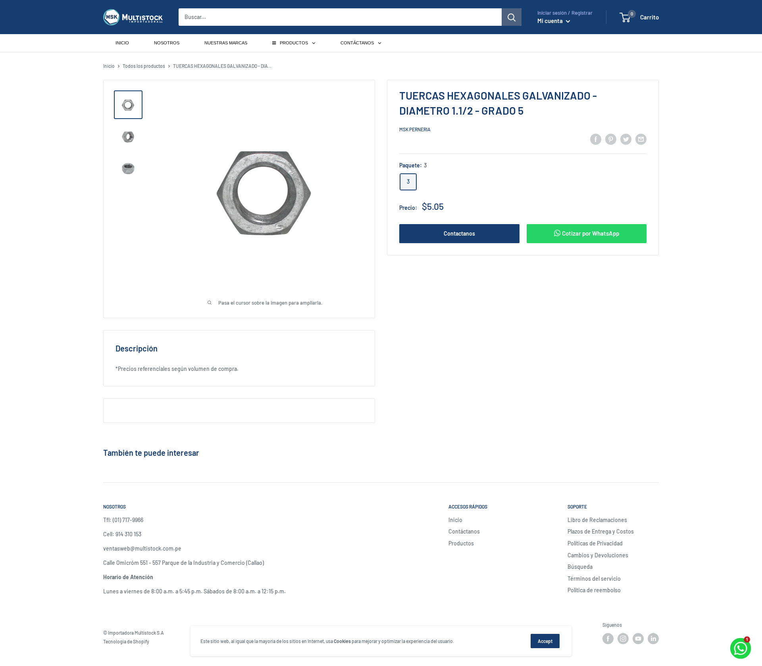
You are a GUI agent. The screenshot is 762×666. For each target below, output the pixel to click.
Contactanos (459, 233)
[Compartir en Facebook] (595, 138)
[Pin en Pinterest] (610, 138)
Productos (461, 543)
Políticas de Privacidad (595, 543)
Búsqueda (580, 566)
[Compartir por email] (641, 138)
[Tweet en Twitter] (625, 138)
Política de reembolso (594, 590)
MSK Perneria (415, 129)
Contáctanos (464, 531)
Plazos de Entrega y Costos (601, 531)
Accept (545, 641)
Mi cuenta (550, 20)
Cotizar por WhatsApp (590, 233)
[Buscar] (511, 17)
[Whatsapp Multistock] (740, 639)
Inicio (109, 66)
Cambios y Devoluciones (598, 555)
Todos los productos (144, 66)
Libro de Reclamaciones (597, 519)
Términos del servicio (594, 578)
